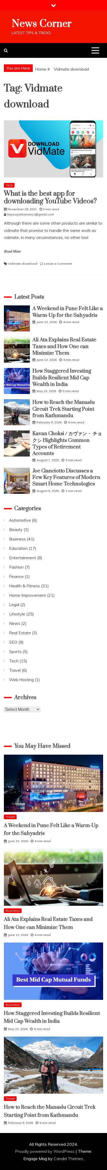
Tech (9, 185)
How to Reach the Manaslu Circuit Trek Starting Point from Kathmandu (63, 409)
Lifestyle (17, 614)
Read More (12, 251)
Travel (15, 670)
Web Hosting (21, 679)
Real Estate (20, 632)
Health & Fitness (24, 585)
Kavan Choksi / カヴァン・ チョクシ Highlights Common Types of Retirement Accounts (67, 443)
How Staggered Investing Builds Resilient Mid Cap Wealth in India (61, 377)
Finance (16, 576)
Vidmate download (22, 264)
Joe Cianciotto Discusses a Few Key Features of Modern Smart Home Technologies (66, 477)
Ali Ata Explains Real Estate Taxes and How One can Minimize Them (64, 346)
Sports (15, 651)
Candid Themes (68, 1158)
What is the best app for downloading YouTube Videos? (50, 197)
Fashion (16, 567)
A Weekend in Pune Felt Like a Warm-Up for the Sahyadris (67, 311)
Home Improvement (27, 595)
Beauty (16, 529)
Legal (14, 604)
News (14, 623)
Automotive (20, 520)
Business (17, 538)
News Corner (42, 23)
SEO (13, 642)
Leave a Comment (58, 264)
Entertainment (22, 557)
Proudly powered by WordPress (45, 1151)
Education (18, 548)
